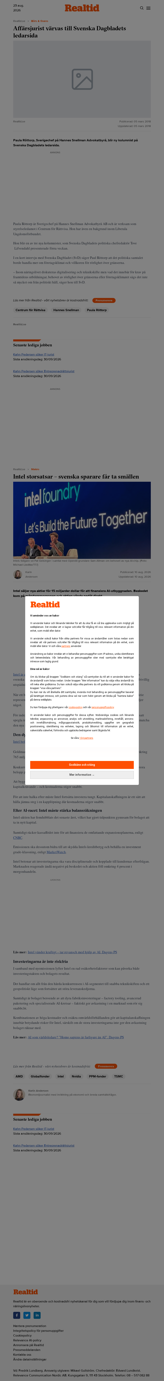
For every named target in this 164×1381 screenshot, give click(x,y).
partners (65, 646)
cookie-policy (75, 707)
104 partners (86, 738)
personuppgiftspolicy (103, 707)
